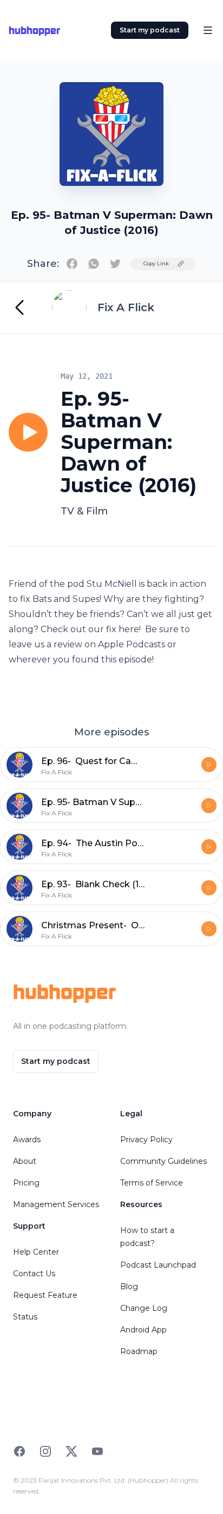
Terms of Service (151, 1183)
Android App (143, 1330)
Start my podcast (150, 30)
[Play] (28, 432)
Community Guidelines (163, 1161)
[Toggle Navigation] (208, 30)
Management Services (56, 1204)
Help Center (36, 1252)
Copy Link (156, 263)
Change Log (143, 1308)
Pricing (26, 1183)
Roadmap (139, 1351)
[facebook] (71, 263)
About (24, 1161)
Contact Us (34, 1273)
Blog (129, 1286)
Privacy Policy (146, 1139)
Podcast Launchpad (158, 1265)
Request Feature (45, 1295)
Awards (27, 1139)
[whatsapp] (93, 263)
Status (25, 1317)
